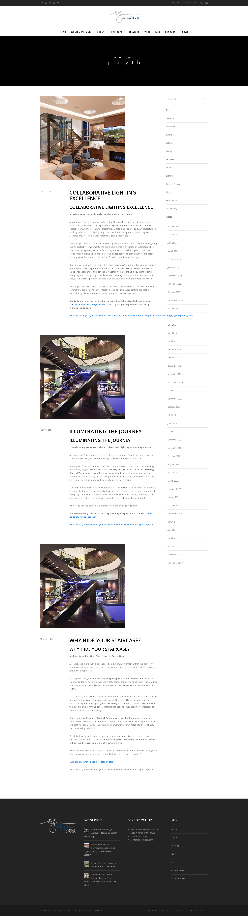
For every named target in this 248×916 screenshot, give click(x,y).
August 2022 (173, 464)
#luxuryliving (75, 315)
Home (174, 829)
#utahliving (143, 315)
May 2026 (172, 234)
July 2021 (171, 521)
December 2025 (174, 275)
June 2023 (172, 423)
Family (169, 151)
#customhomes (158, 315)
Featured (170, 159)
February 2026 (174, 259)
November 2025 (175, 283)
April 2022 (172, 472)
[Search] (205, 99)
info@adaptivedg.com (143, 839)
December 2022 (174, 439)
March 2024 (173, 390)
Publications (171, 200)
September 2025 (175, 300)
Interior (169, 167)
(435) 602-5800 (140, 836)
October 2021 (173, 505)
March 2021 (173, 538)
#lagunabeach (131, 524)
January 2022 (173, 497)
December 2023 (174, 398)
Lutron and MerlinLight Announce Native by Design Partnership (100, 833)
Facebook (152, 911)
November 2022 (175, 448)
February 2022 (174, 489)
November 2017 (175, 562)
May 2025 (172, 333)
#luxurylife (119, 315)
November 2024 (175, 374)
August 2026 (173, 226)
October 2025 (173, 292)
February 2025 (174, 349)
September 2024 (175, 382)
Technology (171, 208)
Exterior (169, 143)
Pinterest (190, 911)
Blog (168, 110)
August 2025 (173, 308)
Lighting (169, 175)
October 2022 (173, 456)
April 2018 (172, 546)
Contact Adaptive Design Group (87, 304)
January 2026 (173, 267)
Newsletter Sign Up (180, 878)
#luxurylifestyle (77, 524)
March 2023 (173, 431)
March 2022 (173, 480)
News (168, 192)
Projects (175, 845)
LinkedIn (178, 911)
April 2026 (172, 242)
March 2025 (173, 341)
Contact (175, 862)
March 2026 (173, 251)
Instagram (166, 911)
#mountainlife (106, 315)
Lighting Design (173, 184)
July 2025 (171, 316)
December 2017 (174, 554)
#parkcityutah (146, 524)
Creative (170, 118)
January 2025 (173, 357)
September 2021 (175, 513)
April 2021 (172, 530)
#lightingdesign (90, 315)
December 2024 (174, 366)
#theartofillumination (112, 524)
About (174, 837)
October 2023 (173, 407)
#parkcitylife (131, 315)
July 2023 (171, 415)
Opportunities (177, 870)
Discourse (170, 126)
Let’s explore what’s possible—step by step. (91, 761)
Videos (169, 216)
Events (169, 134)
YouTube (203, 911)
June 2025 (172, 324)
